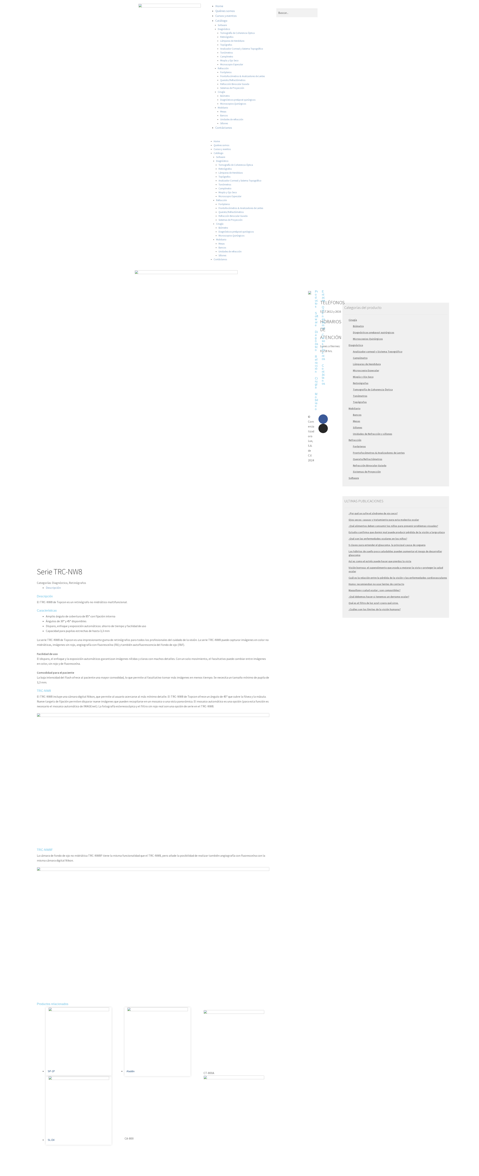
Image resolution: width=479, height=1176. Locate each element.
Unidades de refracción (231, 119)
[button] (239, 137)
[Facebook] (323, 419)
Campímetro (226, 56)
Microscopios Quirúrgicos (233, 103)
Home (219, 6)
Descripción (53, 587)
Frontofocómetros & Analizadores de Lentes (242, 76)
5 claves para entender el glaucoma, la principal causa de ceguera (387, 545)
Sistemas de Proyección (232, 88)
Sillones (224, 123)
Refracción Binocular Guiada (234, 84)
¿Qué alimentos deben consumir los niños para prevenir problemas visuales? (393, 526)
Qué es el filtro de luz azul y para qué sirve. (374, 603)
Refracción (223, 68)
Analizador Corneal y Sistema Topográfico (241, 48)
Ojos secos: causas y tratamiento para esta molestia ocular (384, 519)
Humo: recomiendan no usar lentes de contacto (376, 584)
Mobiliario (223, 107)
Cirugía (221, 92)
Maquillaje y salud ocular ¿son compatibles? (374, 590)
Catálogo (221, 20)
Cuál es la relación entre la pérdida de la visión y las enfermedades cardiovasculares (398, 577)
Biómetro (225, 95)
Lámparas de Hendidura (232, 40)
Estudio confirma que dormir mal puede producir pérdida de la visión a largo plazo (397, 532)
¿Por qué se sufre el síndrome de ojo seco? (373, 513)
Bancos (224, 115)
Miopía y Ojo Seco (229, 60)
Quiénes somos (225, 11)
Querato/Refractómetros (232, 80)
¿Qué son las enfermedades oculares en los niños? (378, 538)
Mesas (223, 111)
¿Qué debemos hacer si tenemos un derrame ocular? (379, 596)
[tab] (157, 587)
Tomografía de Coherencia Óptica (237, 33)
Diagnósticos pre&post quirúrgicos (237, 99)
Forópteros (225, 72)
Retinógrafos (226, 37)
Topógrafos (226, 44)
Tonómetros (226, 52)
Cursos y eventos (226, 16)
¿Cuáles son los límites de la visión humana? (375, 609)
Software (222, 25)
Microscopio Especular (231, 64)
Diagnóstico (224, 29)
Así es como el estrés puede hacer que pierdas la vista (380, 561)
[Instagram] (323, 428)
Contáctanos (223, 127)
